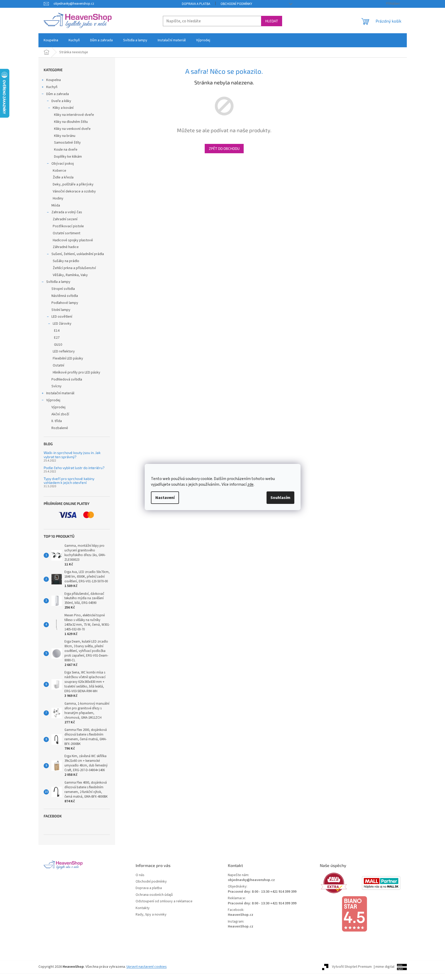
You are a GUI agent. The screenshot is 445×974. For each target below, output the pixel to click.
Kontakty (143, 908)
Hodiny (58, 198)
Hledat (271, 21)
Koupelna (53, 80)
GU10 (58, 344)
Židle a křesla (63, 177)
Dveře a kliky (61, 101)
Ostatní (58, 365)
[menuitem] (50, 40)
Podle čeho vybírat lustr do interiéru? (74, 468)
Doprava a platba (196, 4)
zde (250, 484)
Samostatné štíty (67, 142)
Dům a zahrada (57, 94)
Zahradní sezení (65, 219)
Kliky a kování (63, 107)
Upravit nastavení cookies (147, 966)
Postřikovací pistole (68, 226)
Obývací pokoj (62, 163)
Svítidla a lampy (58, 281)
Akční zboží (60, 414)
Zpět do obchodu (224, 148)
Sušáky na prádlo (66, 261)
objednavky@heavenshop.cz (251, 880)
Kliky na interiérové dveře (74, 114)
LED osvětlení (61, 316)
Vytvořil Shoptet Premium (352, 966)
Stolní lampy (60, 309)
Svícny (56, 386)
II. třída (56, 421)
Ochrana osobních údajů (154, 894)
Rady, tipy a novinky (151, 914)
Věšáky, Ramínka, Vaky (70, 275)
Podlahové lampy (64, 302)
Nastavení (165, 498)
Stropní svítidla (63, 288)
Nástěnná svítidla (64, 295)
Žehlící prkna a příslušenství (74, 268)
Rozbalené (59, 428)
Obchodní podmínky (236, 4)
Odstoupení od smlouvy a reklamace (164, 901)
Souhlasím (280, 498)
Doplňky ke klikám (68, 156)
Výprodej (53, 400)
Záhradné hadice (66, 247)
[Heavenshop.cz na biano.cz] (360, 914)
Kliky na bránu (64, 135)
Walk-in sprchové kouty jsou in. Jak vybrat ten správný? (72, 455)
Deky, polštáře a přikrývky (73, 184)
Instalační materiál (60, 393)
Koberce (59, 170)
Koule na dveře (65, 149)
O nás (140, 875)
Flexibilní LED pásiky (68, 358)
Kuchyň (51, 87)
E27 (56, 337)
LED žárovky (62, 323)
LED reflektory (64, 351)
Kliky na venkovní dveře (72, 128)
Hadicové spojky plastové (73, 240)
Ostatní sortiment (66, 233)
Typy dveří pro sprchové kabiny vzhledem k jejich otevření (69, 481)
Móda (55, 205)
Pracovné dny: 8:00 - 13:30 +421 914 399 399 (262, 891)
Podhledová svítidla (66, 379)
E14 (56, 330)
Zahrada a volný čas (66, 212)
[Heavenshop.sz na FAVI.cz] (340, 883)
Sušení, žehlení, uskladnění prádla (77, 254)
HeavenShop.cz (240, 914)
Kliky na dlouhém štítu (71, 121)
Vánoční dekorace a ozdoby (74, 191)
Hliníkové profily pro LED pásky (76, 372)
